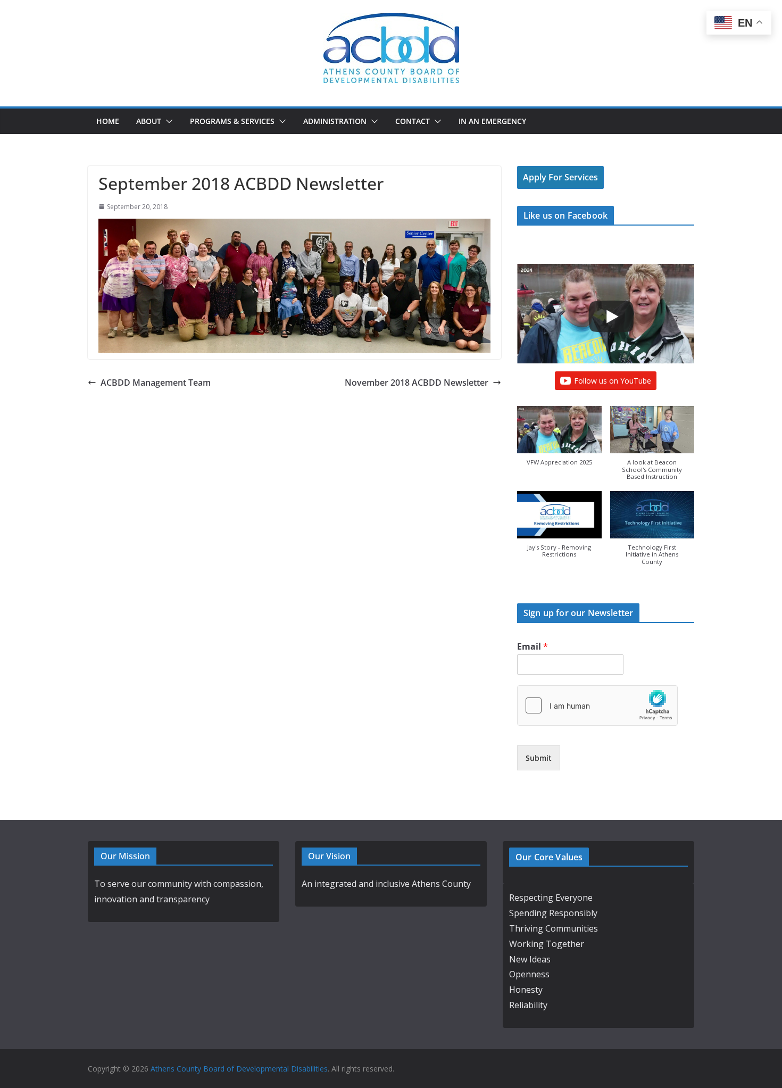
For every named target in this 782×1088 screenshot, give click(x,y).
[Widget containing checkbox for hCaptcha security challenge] (597, 705)
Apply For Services (560, 177)
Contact (412, 121)
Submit (539, 758)
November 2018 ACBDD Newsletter (416, 382)
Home (107, 121)
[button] (167, 121)
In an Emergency (492, 121)
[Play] (611, 317)
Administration (335, 121)
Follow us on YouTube (612, 381)
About (148, 121)
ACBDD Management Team (156, 382)
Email (532, 646)
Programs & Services (232, 121)
